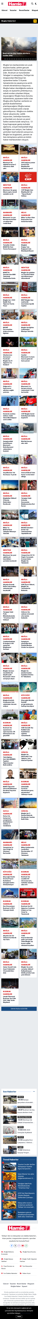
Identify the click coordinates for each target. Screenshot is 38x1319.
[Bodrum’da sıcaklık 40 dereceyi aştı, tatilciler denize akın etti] (28, 864)
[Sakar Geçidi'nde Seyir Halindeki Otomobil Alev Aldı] (10, 954)
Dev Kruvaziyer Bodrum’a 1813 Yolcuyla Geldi (9, 908)
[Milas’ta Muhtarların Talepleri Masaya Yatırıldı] (10, 515)
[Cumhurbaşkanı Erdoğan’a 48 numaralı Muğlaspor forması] (10, 628)
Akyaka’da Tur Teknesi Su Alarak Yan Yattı (9, 937)
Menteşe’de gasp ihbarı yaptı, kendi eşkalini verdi (10, 192)
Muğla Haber (16, 1286)
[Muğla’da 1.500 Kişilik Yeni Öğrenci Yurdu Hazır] (10, 287)
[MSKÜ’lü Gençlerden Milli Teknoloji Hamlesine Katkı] (10, 260)
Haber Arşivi (26, 1273)
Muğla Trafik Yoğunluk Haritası (28, 1260)
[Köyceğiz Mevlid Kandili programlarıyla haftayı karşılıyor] (28, 687)
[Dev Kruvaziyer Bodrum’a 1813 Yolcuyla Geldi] (10, 893)
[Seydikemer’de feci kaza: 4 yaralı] (10, 460)
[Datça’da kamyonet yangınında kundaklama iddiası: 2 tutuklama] (10, 803)
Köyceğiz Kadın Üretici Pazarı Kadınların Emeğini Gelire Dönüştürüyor (9, 880)
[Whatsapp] (26, 1245)
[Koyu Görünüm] (35, 4)
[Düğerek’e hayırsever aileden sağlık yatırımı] (10, 373)
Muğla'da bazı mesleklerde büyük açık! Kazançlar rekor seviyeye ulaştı (9, 674)
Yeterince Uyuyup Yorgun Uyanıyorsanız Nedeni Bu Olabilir (26, 1151)
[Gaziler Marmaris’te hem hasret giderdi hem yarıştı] (28, 342)
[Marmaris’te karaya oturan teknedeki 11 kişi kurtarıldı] (28, 373)
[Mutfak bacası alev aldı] (28, 428)
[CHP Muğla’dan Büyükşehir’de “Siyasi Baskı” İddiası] (28, 177)
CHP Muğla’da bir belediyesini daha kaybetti (28, 416)
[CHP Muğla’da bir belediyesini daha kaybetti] (28, 401)
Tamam (19, 1316)
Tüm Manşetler (27, 1266)
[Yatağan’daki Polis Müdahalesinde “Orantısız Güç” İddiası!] (10, 599)
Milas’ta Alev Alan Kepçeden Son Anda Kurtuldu (28, 219)
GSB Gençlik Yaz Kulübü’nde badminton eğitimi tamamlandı (27, 731)
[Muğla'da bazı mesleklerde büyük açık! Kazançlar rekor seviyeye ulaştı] (10, 658)
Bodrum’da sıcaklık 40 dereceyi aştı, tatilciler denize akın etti (27, 880)
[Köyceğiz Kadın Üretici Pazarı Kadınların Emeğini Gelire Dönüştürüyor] (10, 864)
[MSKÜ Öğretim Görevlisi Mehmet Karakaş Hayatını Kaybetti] (10, 774)
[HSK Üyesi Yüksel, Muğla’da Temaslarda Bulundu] (28, 571)
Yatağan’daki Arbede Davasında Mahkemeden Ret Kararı (28, 502)
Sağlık (20, 1147)
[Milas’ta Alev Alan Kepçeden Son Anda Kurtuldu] (28, 204)
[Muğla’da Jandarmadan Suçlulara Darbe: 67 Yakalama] (28, 658)
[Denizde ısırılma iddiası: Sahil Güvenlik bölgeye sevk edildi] (10, 401)
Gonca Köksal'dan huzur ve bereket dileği (28, 474)
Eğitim (20, 1127)
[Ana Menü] (2, 4)
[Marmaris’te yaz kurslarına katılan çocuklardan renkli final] (10, 204)
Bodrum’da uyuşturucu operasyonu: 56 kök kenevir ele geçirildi (9, 731)
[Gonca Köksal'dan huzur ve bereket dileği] (28, 460)
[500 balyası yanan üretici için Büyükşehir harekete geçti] (28, 150)
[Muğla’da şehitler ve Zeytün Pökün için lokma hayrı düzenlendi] (28, 260)
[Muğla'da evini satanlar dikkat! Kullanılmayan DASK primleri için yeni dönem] (28, 954)
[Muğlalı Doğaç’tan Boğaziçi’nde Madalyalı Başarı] (28, 232)
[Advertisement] (19, 1050)
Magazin (30, 1284)
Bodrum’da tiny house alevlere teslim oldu (26, 1111)
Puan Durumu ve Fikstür (7, 1267)
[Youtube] (22, 1245)
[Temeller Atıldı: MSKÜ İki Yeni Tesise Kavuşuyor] (10, 232)
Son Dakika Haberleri (10, 1273)
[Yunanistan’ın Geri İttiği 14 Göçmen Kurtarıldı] (10, 834)
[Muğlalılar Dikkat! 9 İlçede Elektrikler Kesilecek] (10, 485)
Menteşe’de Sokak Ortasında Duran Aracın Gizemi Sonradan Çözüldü (26, 1121)
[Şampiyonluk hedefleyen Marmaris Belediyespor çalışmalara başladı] (10, 428)
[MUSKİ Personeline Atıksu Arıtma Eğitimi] (10, 314)
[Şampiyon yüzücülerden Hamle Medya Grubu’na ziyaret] (28, 628)
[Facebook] (11, 1245)
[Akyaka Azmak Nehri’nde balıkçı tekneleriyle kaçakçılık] (10, 571)
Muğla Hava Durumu (29, 1252)
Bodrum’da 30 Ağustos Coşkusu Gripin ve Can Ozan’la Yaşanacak (27, 910)
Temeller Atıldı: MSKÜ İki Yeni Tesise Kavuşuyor (9, 247)
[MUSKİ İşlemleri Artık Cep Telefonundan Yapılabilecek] (28, 515)
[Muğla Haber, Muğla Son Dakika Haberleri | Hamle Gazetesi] (17, 3)
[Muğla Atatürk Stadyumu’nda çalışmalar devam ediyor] (10, 687)
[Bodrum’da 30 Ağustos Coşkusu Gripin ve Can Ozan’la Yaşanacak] (28, 893)
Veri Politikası (26, 1313)
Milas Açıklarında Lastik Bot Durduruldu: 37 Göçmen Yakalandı (27, 851)
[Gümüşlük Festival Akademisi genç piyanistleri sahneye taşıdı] (28, 774)
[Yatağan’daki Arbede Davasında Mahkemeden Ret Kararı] (28, 485)
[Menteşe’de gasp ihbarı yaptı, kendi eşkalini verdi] (10, 177)
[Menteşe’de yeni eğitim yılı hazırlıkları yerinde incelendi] (10, 542)
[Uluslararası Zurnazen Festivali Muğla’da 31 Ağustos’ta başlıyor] (10, 342)
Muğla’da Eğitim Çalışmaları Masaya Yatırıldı (27, 329)
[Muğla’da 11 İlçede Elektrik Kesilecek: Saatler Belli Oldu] (28, 803)
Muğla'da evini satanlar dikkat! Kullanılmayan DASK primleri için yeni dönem (28, 971)
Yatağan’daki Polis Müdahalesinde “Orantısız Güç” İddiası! (9, 616)
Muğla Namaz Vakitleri (7, 1260)
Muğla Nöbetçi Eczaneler (7, 1253)
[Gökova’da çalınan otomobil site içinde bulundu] (28, 599)
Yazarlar (13, 10)
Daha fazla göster (19, 1009)
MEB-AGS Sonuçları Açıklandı (25, 1131)
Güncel (4, 10)
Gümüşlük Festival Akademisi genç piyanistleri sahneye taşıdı (27, 790)
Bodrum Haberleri (24, 1107)
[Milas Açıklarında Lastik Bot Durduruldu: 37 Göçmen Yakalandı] (28, 834)
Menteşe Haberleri (24, 1117)
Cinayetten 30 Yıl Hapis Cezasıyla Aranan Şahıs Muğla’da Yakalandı (27, 559)
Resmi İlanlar (24, 10)
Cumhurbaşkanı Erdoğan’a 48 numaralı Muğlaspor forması (9, 645)
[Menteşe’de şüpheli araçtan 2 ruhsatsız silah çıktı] (10, 150)
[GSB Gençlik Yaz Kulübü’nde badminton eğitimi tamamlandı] (28, 715)
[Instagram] (19, 1245)
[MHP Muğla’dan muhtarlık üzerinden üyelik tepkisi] (28, 287)
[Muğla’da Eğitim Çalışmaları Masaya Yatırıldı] (28, 314)
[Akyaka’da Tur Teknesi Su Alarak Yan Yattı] (10, 923)
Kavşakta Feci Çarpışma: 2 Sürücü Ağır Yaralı (25, 1141)
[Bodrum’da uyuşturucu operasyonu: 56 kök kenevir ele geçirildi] (10, 715)
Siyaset (24, 1286)
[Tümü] (34, 1092)
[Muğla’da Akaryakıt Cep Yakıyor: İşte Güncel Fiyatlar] (28, 744)
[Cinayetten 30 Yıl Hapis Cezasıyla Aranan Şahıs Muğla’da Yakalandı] (28, 542)
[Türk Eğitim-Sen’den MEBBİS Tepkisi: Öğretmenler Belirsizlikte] (10, 744)
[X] (15, 1245)
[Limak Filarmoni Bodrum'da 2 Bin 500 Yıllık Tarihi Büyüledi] (10, 983)
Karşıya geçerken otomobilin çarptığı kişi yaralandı (26, 1101)
